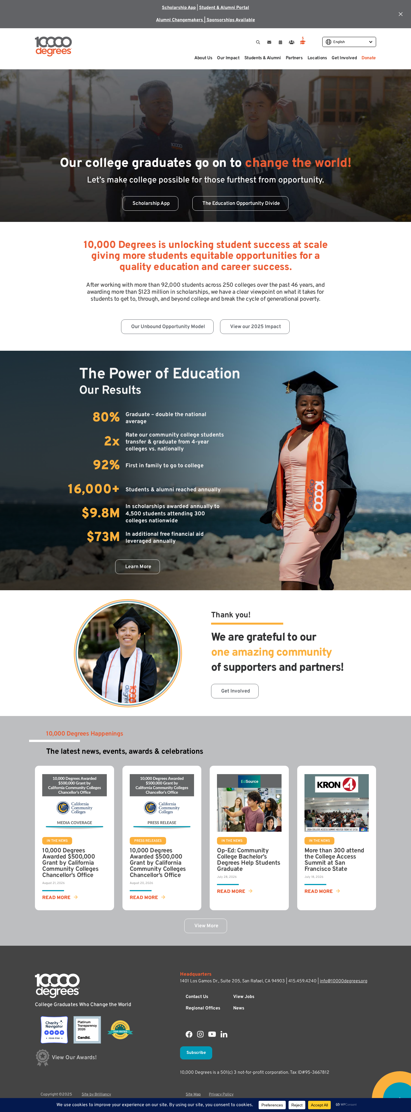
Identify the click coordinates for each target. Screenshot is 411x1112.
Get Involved (344, 58)
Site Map (193, 1094)
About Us (203, 58)
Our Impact (228, 58)
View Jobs (243, 997)
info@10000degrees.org (343, 981)
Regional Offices (203, 1008)
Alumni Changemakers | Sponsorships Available (205, 20)
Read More (56, 898)
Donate (369, 58)
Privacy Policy (221, 1094)
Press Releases (148, 841)
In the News (57, 841)
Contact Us (197, 997)
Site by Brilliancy (96, 1094)
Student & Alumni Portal (224, 8)
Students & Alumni (262, 58)
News (238, 1008)
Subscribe (196, 1053)
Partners (294, 58)
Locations (317, 58)
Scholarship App (179, 8)
